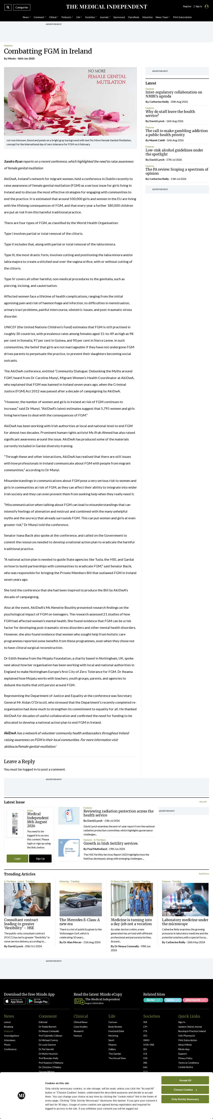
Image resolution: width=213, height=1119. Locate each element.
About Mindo (185, 1044)
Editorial (43, 1022)
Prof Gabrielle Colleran (50, 1035)
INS (145, 1062)
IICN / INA (148, 1044)
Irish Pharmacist (186, 1035)
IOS (145, 1058)
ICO (145, 1071)
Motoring (64, 881)
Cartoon (112, 1022)
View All (203, 801)
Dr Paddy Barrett (47, 1026)
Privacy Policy (185, 1058)
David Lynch (156, 121)
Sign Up (40, 858)
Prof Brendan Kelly (48, 1058)
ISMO (146, 1040)
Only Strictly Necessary (185, 1099)
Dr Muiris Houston (48, 1053)
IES (145, 1049)
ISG (145, 1035)
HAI (145, 1067)
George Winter (47, 1071)
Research (79, 1031)
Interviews (9, 1040)
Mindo (12, 58)
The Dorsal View (117, 1058)
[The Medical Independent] (106, 7)
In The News (100, 839)
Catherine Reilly (159, 101)
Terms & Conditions (188, 1062)
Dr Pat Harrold (46, 1049)
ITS (145, 1031)
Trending (30, 881)
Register (187, 6)
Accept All (185, 1080)
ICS (145, 1053)
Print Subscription (187, 1040)
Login (17, 858)
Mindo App (184, 1049)
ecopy (30, 810)
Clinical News (81, 1022)
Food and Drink (116, 1031)
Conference (10, 1049)
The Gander (114, 1053)
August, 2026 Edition (94, 1003)
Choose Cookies (183, 1089)
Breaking (8, 1026)
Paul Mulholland (97, 848)
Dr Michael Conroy (48, 1040)
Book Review (115, 1026)
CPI (145, 1026)
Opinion (136, 881)
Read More (204, 873)
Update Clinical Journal (190, 1026)
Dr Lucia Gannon (47, 1044)
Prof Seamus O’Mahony (51, 1062)
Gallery (112, 1049)
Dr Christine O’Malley (50, 1067)
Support (182, 1053)
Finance (112, 1044)
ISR (145, 1022)
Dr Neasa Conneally (120, 881)
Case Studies (81, 1026)
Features (8, 45)
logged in (30, 769)
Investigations (11, 1035)
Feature (78, 1035)
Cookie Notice (185, 1067)
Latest (21, 881)
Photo (7, 1044)
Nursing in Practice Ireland (192, 1031)
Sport (111, 1040)
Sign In (181, 1022)
